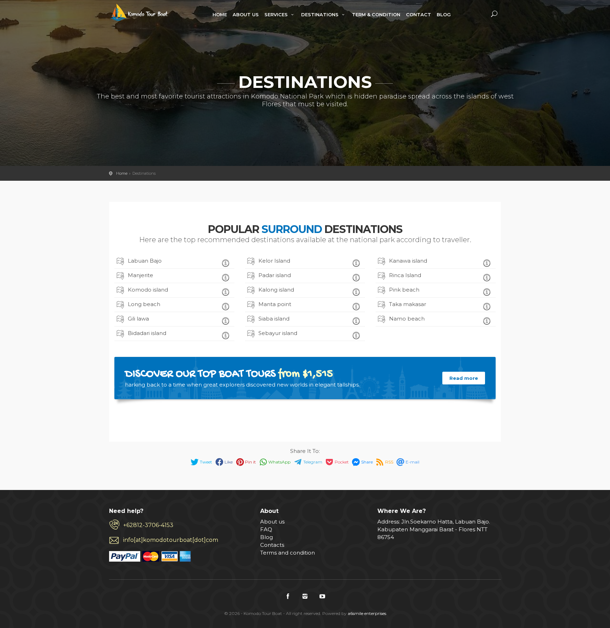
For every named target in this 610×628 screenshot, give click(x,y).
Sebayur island (277, 333)
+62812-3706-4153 (148, 525)
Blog (444, 14)
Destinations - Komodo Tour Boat (139, 12)
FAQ (266, 529)
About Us (246, 14)
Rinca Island (405, 275)
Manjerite (140, 275)
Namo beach (407, 318)
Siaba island (273, 318)
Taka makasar (407, 304)
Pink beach (404, 289)
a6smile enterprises (367, 613)
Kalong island (276, 289)
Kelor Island (274, 260)
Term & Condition (376, 14)
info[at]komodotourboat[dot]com (170, 540)
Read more (463, 378)
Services (276, 14)
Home (220, 14)
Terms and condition (287, 552)
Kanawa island (408, 260)
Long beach (144, 304)
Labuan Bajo (145, 260)
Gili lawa (138, 318)
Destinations (320, 14)
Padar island (274, 275)
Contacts (272, 545)
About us (272, 521)
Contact (418, 14)
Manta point (274, 304)
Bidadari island (147, 333)
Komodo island (148, 289)
